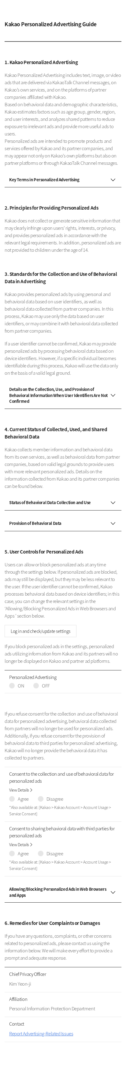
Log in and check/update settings (40, 631)
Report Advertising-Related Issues (41, 1033)
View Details (19, 790)
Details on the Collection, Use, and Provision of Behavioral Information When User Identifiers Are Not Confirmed (58, 395)
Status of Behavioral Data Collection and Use (50, 502)
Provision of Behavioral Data (35, 523)
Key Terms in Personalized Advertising (44, 179)
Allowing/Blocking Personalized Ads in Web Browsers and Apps (57, 892)
